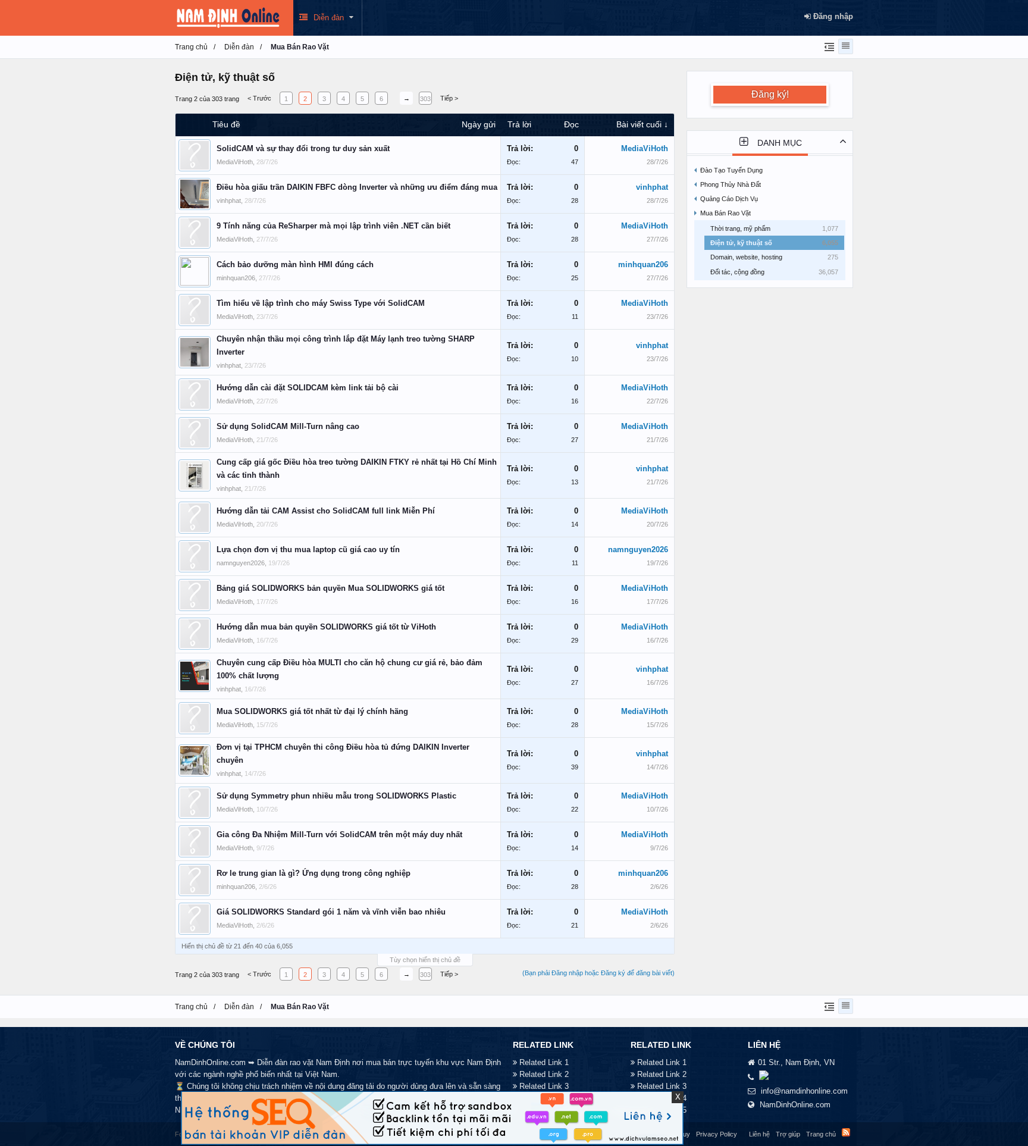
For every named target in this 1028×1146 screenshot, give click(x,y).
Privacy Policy (716, 1134)
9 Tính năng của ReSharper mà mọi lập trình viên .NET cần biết (333, 225)
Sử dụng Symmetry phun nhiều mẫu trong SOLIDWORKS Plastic (336, 795)
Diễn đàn (329, 17)
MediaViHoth (235, 161)
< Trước (259, 98)
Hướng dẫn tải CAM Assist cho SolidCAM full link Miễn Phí (326, 510)
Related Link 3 (544, 1086)
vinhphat (229, 200)
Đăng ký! (770, 94)
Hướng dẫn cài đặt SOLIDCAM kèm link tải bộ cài (308, 387)
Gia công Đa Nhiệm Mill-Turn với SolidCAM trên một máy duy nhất (339, 834)
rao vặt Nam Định (320, 1062)
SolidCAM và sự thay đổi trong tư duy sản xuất (303, 148)
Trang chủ (821, 1134)
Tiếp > (449, 98)
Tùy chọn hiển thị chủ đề (425, 959)
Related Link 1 (544, 1062)
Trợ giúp (788, 1134)
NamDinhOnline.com (795, 1104)
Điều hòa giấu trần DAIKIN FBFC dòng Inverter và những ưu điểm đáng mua (357, 187)
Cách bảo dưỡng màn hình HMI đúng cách (295, 264)
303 (425, 98)
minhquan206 (236, 277)
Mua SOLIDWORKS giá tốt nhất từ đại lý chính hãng (312, 711)
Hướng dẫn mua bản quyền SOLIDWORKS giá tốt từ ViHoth (326, 626)
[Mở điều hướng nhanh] (827, 46)
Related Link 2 (544, 1074)
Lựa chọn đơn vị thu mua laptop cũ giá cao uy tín (308, 549)
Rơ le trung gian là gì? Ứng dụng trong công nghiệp (313, 873)
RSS (846, 1132)
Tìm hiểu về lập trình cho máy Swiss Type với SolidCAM (321, 303)
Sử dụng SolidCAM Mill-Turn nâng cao (288, 426)
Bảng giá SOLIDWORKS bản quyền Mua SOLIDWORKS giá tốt (330, 588)
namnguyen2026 (241, 562)
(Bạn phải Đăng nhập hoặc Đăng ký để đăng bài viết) (598, 972)
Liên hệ (759, 1134)
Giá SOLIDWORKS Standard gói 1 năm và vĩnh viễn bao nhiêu (331, 911)
